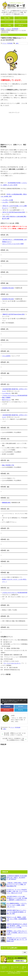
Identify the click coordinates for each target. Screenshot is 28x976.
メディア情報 (7, 25)
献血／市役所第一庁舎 (8, 465)
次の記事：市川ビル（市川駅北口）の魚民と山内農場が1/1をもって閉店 (13, 739)
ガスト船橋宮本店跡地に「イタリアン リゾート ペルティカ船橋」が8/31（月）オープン (16, 905)
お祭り (17, 43)
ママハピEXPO (6, 356)
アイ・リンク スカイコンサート (11, 663)
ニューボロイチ (6, 393)
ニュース (20, 18)
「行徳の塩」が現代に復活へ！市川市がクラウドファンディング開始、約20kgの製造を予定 (16, 884)
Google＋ (7, 709)
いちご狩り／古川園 (7, 200)
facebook (7, 706)
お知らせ (20, 25)
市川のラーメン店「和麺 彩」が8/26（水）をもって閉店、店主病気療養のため (16, 919)
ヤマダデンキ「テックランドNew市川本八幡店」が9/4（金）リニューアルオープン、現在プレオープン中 (16, 891)
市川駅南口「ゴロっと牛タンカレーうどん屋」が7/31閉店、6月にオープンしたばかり (16, 932)
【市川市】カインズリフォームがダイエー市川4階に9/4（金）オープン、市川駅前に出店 (16, 939)
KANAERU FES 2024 (8, 288)
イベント (7, 21)
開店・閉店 (7, 18)
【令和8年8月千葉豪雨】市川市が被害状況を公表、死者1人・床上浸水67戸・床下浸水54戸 (16, 877)
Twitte (21, 706)
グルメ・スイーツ (21, 21)
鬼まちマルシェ (6, 399)
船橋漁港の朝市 (6, 502)
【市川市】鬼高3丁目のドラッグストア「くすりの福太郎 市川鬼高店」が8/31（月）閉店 (16, 912)
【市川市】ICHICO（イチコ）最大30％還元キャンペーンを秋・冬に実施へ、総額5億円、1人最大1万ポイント (16, 898)
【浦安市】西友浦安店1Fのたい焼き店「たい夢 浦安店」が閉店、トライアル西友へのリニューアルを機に (16, 925)
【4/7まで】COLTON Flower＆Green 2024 (13, 212)
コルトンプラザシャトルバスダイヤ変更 (13, 243)
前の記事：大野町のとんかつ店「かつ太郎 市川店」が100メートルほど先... (15, 734)
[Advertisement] (14, 127)
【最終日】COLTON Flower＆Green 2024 (13, 314)
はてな (21, 709)
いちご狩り (5, 202)
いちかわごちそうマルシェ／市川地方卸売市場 (14, 395)
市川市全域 (9, 43)
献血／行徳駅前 (6, 397)
